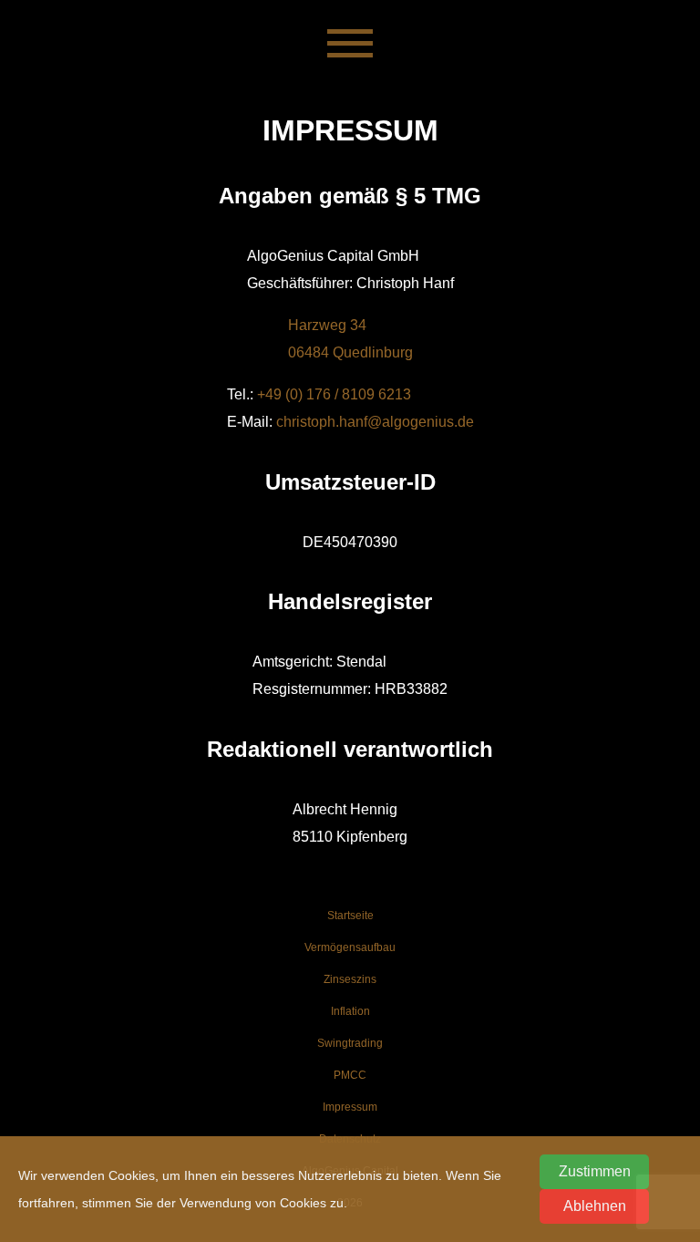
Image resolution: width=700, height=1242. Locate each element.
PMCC (350, 1075)
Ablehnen (594, 1206)
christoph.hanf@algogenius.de (375, 422)
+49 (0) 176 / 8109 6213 (334, 394)
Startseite (350, 915)
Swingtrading (350, 1043)
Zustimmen (595, 1171)
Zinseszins (350, 979)
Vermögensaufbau (350, 947)
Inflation (350, 1011)
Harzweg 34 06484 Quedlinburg (350, 338)
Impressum (350, 1107)
